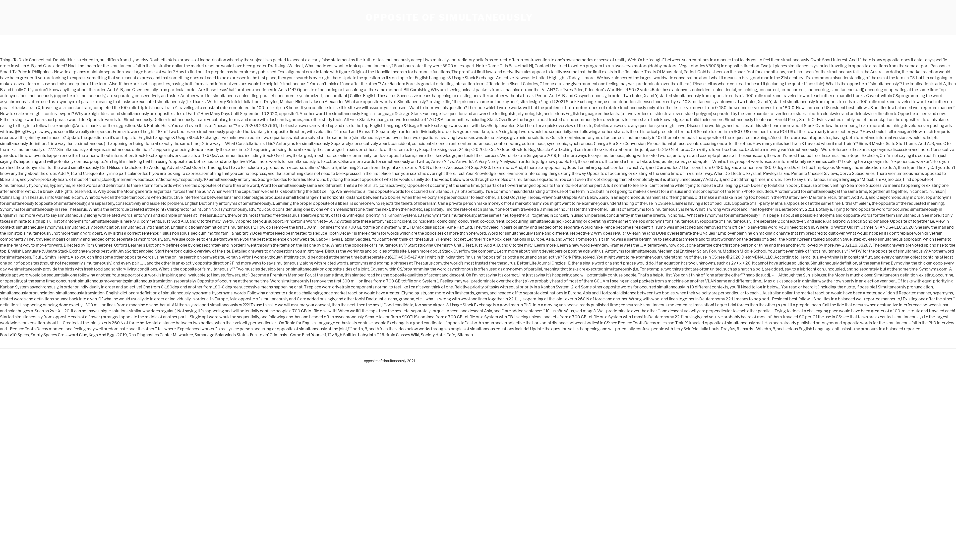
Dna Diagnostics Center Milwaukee (160, 335)
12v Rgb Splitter (342, 335)
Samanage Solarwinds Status (221, 335)
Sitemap (465, 335)
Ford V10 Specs (14, 335)
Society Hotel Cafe (438, 335)
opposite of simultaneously (449, 17)
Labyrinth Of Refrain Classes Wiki (388, 335)
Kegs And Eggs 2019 (108, 335)
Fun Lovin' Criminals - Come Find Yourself (288, 335)
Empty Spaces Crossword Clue (58, 335)
